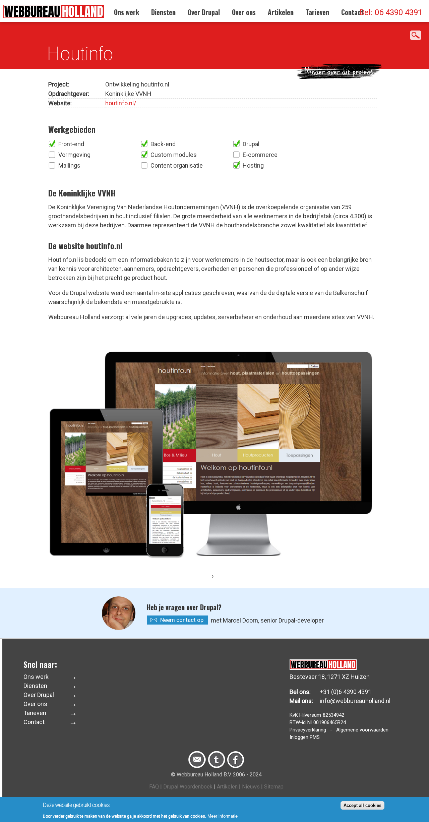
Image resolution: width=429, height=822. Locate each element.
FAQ (154, 786)
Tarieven (317, 12)
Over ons (244, 12)
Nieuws (251, 786)
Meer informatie (222, 815)
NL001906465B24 (326, 722)
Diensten (163, 12)
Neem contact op (181, 619)
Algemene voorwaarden (362, 730)
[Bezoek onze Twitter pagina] (216, 766)
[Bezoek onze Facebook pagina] (235, 766)
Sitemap (274, 786)
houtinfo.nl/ (120, 103)
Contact (352, 12)
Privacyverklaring (308, 730)
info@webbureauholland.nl (355, 700)
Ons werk (126, 12)
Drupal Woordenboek (187, 786)
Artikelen (281, 12)
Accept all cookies (362, 805)
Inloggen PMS (305, 737)
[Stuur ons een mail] (197, 766)
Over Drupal (204, 12)
